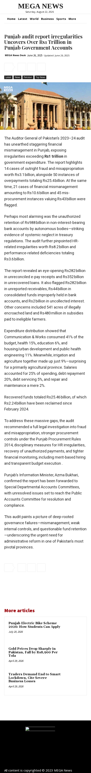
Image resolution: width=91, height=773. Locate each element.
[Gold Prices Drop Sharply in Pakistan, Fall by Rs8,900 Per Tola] (73, 656)
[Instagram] (45, 763)
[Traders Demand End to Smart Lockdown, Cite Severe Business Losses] (73, 681)
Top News (40, 77)
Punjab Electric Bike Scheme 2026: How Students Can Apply (34, 625)
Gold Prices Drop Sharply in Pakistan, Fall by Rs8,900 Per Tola (33, 652)
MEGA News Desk (15, 55)
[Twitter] (31, 67)
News (17, 77)
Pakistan (28, 77)
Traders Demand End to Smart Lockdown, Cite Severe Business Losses (34, 677)
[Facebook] (22, 67)
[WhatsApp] (41, 67)
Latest (8, 77)
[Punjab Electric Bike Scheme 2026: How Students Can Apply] (73, 630)
